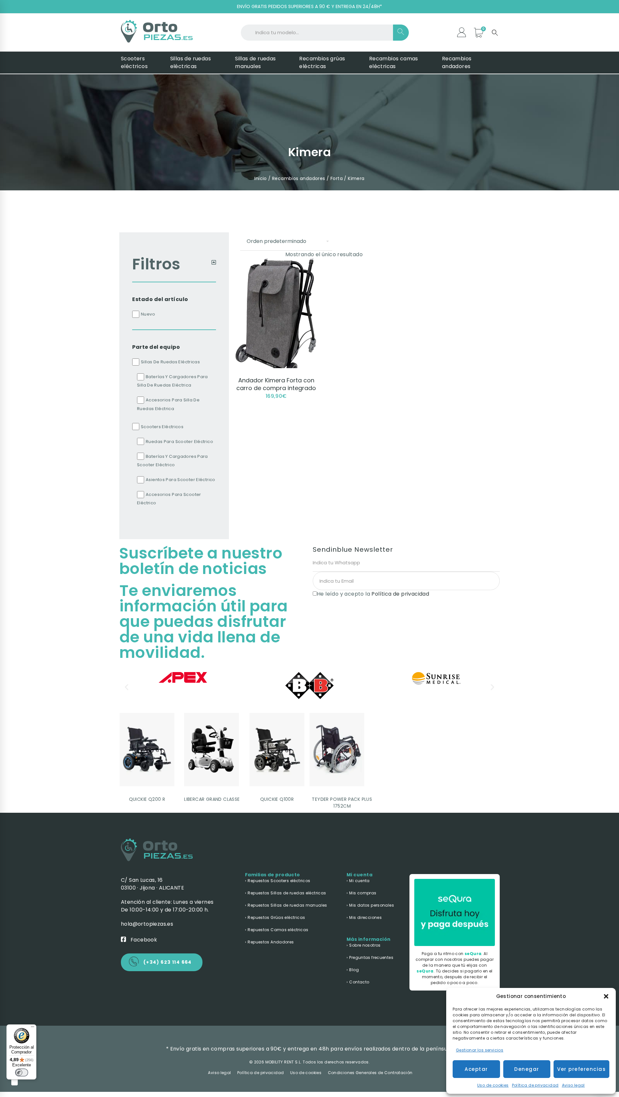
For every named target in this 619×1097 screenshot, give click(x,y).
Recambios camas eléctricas (393, 62)
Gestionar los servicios (479, 1050)
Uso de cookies (493, 1085)
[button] (606, 996)
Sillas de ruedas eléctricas (190, 62)
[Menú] (32, 1028)
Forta (336, 178)
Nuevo (148, 314)
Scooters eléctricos (134, 62)
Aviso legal (573, 1085)
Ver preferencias (581, 1069)
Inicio (260, 178)
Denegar (526, 1069)
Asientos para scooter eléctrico (180, 480)
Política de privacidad (535, 1085)
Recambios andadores (457, 62)
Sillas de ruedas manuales (255, 62)
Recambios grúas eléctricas (322, 62)
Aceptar (476, 1069)
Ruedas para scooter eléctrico (179, 441)
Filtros (156, 264)
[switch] (21, 1072)
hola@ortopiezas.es (147, 924)
